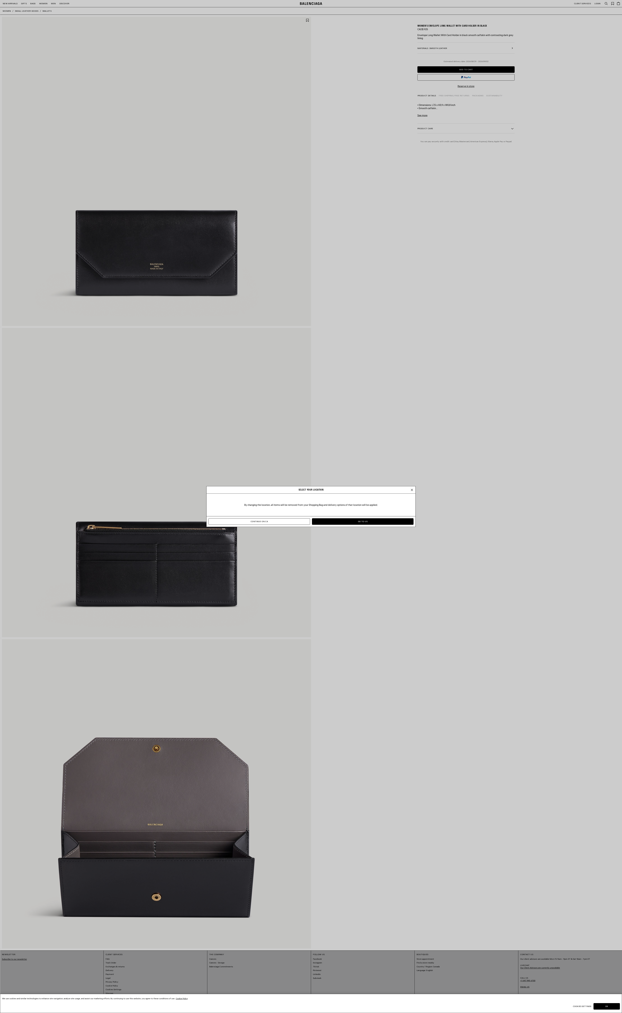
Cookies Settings (582, 1006)
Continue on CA (259, 521)
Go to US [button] (363, 521)
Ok (606, 1006)
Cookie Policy (182, 998)
